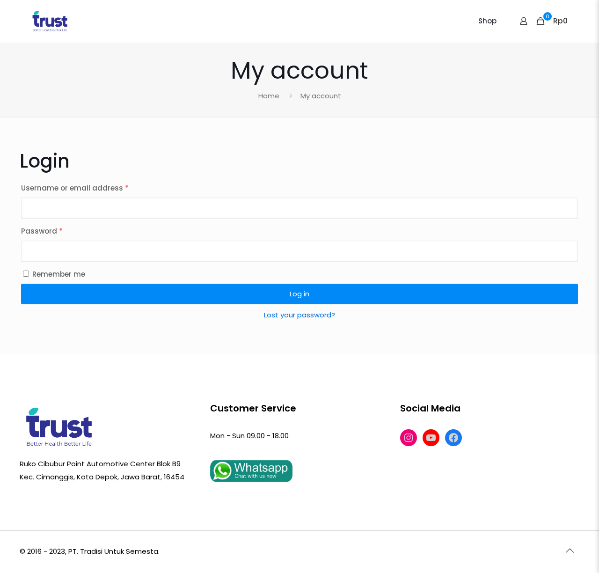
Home (268, 96)
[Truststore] (50, 21)
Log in (299, 294)
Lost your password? (299, 315)
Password (42, 231)
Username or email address (75, 188)
